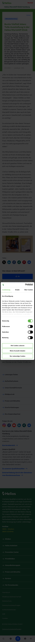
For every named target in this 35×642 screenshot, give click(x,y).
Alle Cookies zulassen (17, 345)
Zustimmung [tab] (6, 289)
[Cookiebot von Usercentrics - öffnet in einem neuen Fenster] (25, 285)
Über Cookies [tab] (28, 289)
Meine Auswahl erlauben (17, 351)
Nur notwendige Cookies (17, 356)
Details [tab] (17, 289)
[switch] (30, 326)
